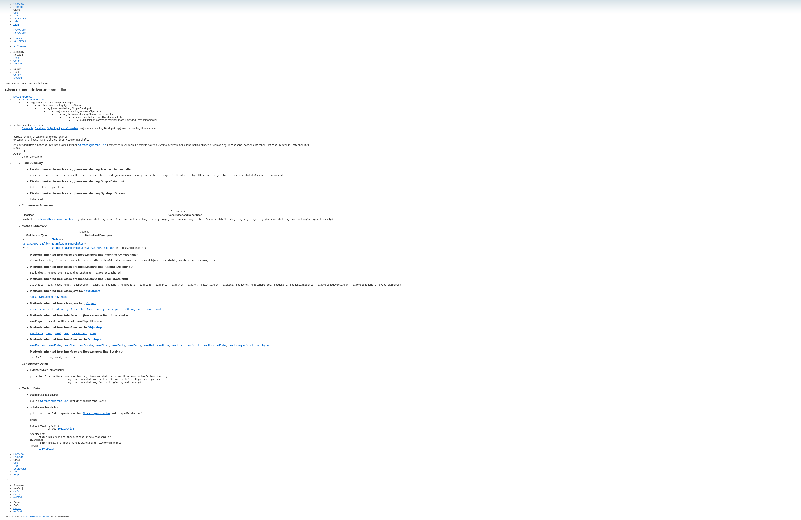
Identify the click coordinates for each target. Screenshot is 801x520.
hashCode (87, 309)
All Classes (19, 46)
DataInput (40, 128)
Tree (16, 15)
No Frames (19, 41)
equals (44, 309)
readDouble (85, 345)
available (36, 333)
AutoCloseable (69, 128)
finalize (58, 309)
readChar (69, 345)
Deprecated (20, 18)
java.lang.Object (22, 96)
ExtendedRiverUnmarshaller (55, 219)
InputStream (91, 291)
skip (93, 333)
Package (18, 6)
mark (33, 296)
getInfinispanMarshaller (68, 243)
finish (55, 239)
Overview (18, 4)
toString (129, 309)
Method (17, 63)
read (49, 333)
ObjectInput (53, 128)
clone (33, 309)
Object (91, 303)
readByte (55, 345)
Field (16, 57)
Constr (17, 60)
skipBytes (263, 345)
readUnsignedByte (214, 345)
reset (64, 296)
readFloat (102, 345)
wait (141, 309)
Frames (17, 38)
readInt (149, 345)
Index (16, 21)
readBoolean (38, 345)
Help (16, 24)
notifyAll (114, 309)
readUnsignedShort (241, 345)
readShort (192, 345)
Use (15, 12)
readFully (118, 345)
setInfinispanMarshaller (68, 247)
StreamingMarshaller (36, 243)
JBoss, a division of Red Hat (36, 516)
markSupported (48, 296)
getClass (72, 309)
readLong (177, 345)
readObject (79, 333)
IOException (66, 428)
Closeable (27, 128)
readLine (163, 345)
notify (100, 309)
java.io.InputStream (33, 99)
